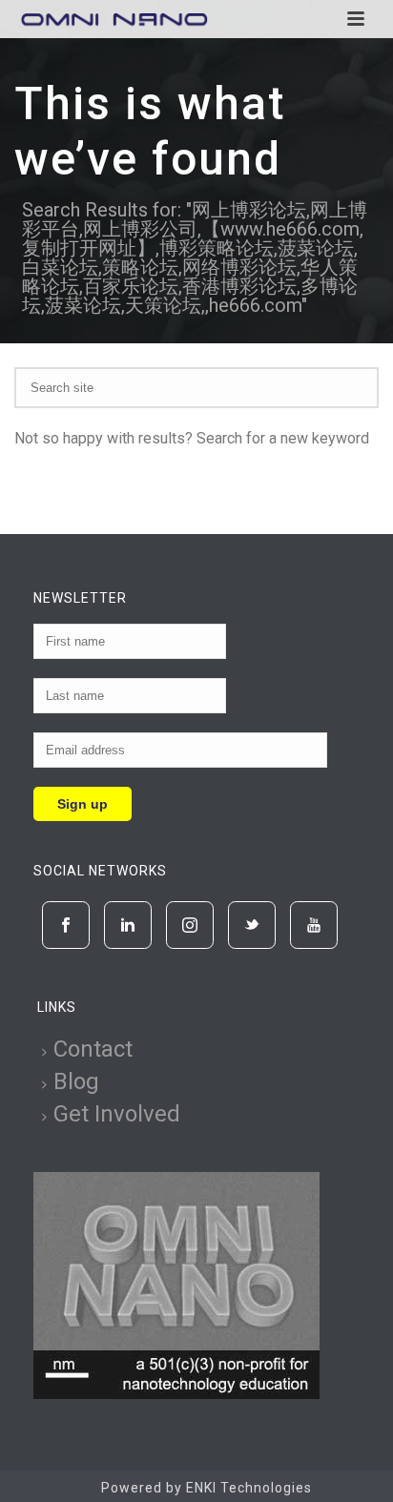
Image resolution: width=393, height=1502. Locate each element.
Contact (93, 1049)
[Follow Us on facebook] (66, 925)
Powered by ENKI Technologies (206, 1487)
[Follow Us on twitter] (252, 925)
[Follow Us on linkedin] (128, 925)
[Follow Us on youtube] (314, 925)
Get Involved (116, 1114)
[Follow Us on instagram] (190, 925)
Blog (76, 1081)
